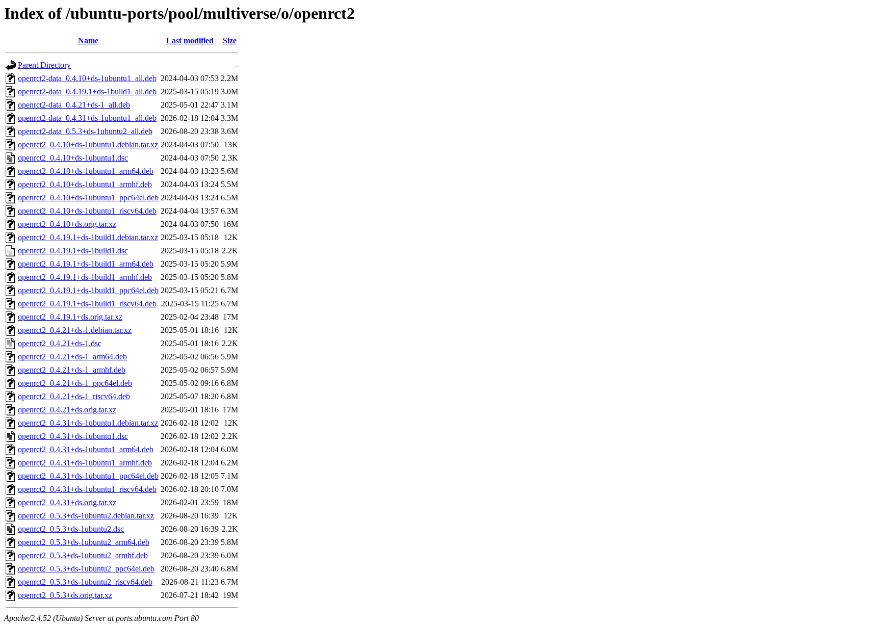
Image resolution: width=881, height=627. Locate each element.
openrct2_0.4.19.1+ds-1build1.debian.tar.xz (88, 237)
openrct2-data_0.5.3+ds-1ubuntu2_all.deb (85, 131)
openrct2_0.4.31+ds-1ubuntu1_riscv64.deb (87, 489)
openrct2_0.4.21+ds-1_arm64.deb (72, 356)
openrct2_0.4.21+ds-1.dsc (59, 343)
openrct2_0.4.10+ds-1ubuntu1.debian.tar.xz (88, 144)
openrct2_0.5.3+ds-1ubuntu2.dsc (71, 529)
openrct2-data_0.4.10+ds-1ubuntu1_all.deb (87, 78)
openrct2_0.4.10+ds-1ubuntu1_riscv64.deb (87, 210)
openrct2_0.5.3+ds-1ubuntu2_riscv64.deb (85, 582)
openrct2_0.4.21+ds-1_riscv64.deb (74, 396)
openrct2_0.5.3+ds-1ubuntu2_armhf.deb (83, 555)
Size (230, 40)
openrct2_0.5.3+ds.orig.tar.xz (65, 595)
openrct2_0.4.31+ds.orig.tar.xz (67, 502)
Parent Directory (44, 65)
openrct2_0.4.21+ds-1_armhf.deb (71, 369)
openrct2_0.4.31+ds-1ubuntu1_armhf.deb (85, 462)
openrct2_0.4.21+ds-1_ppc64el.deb (75, 383)
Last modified (190, 40)
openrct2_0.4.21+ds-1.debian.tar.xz (75, 330)
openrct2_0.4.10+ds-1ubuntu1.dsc (73, 157)
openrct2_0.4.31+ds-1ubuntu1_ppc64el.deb (88, 476)
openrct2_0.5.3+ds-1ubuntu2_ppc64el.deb (86, 568)
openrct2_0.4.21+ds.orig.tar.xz (67, 409)
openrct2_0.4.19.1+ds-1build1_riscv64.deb (87, 303)
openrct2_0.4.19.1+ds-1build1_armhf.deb (85, 277)
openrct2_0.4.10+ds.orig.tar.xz (67, 224)
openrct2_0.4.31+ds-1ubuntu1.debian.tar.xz (88, 423)
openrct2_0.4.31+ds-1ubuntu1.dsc (73, 436)
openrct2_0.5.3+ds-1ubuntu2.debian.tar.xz (86, 515)
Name (88, 40)
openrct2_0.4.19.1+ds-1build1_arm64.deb (85, 263)
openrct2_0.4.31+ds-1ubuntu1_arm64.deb (85, 449)
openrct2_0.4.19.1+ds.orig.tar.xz (70, 316)
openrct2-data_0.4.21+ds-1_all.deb (74, 104)
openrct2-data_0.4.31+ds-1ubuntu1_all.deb (87, 118)
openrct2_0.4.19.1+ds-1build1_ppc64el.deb (88, 290)
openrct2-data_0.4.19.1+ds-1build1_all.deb (87, 91)
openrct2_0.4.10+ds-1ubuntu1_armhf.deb (85, 184)
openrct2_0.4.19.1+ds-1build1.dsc (73, 250)
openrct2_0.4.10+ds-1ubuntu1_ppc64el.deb (88, 197)
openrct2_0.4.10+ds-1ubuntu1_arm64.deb (85, 171)
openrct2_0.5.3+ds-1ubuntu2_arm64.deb (83, 542)
